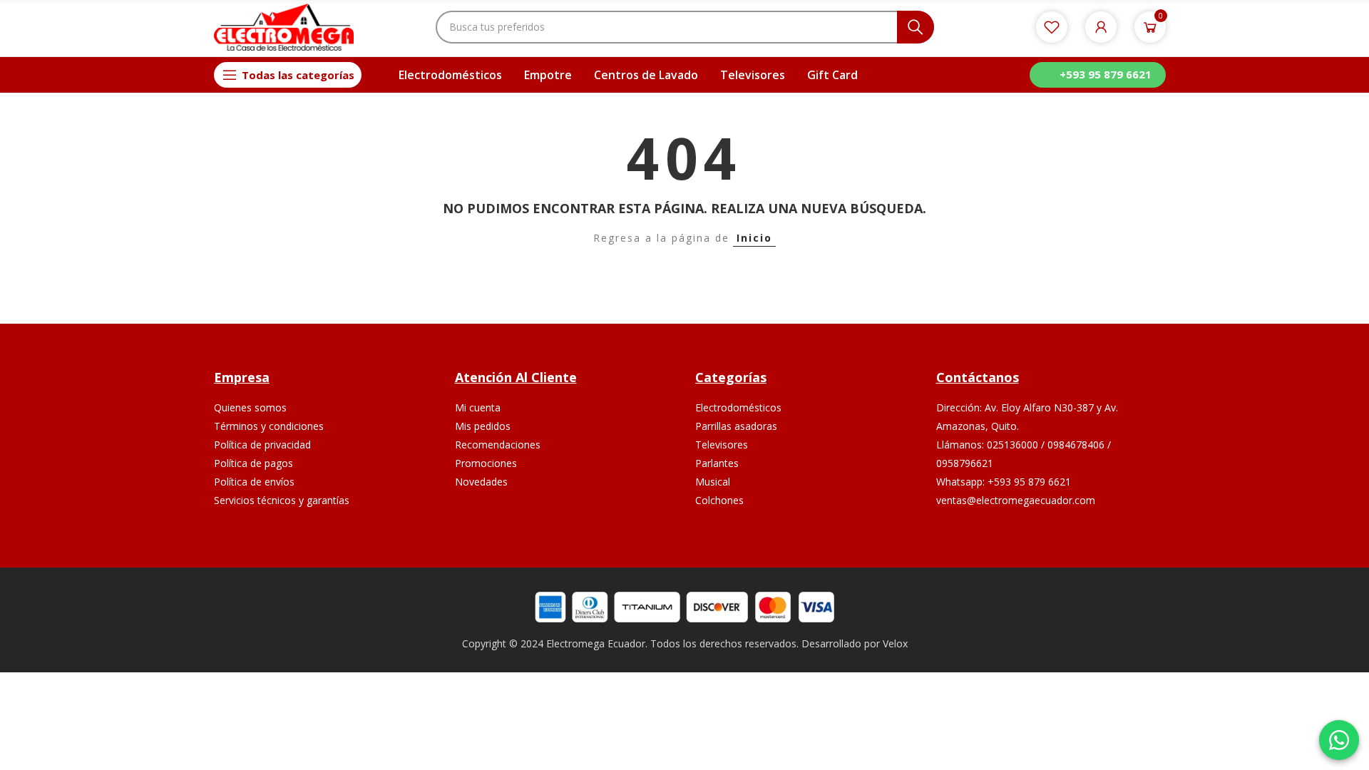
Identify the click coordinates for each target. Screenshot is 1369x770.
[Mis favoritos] (1051, 27)
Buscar (915, 27)
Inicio (754, 238)
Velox (895, 643)
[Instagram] (1046, 544)
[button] (1098, 75)
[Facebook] (1013, 544)
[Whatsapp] (1080, 544)
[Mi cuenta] (1101, 27)
